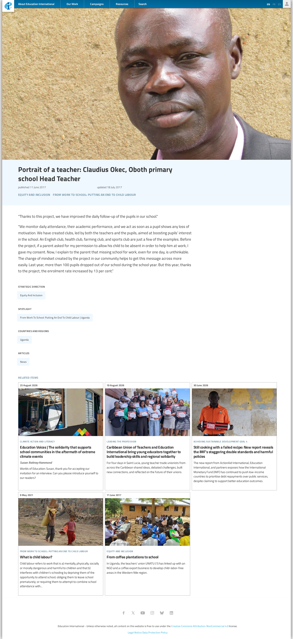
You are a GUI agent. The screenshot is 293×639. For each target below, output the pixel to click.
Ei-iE (8, 6)
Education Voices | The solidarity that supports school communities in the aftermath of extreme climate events (60, 432)
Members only (287, 4)
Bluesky (161, 613)
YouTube (142, 613)
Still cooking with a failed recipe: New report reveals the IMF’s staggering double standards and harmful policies (234, 433)
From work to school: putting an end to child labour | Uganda (55, 317)
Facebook (123, 613)
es (279, 4)
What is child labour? (60, 541)
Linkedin (171, 613)
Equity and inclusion (31, 295)
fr (274, 4)
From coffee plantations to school (147, 534)
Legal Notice (135, 632)
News (23, 362)
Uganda (24, 339)
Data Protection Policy (154, 632)
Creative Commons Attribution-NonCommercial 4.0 (199, 626)
